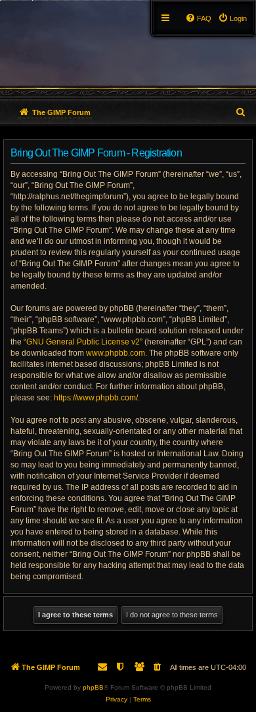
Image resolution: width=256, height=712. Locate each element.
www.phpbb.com (115, 353)
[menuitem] (232, 18)
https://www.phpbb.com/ (96, 397)
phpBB (93, 687)
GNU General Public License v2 (83, 341)
